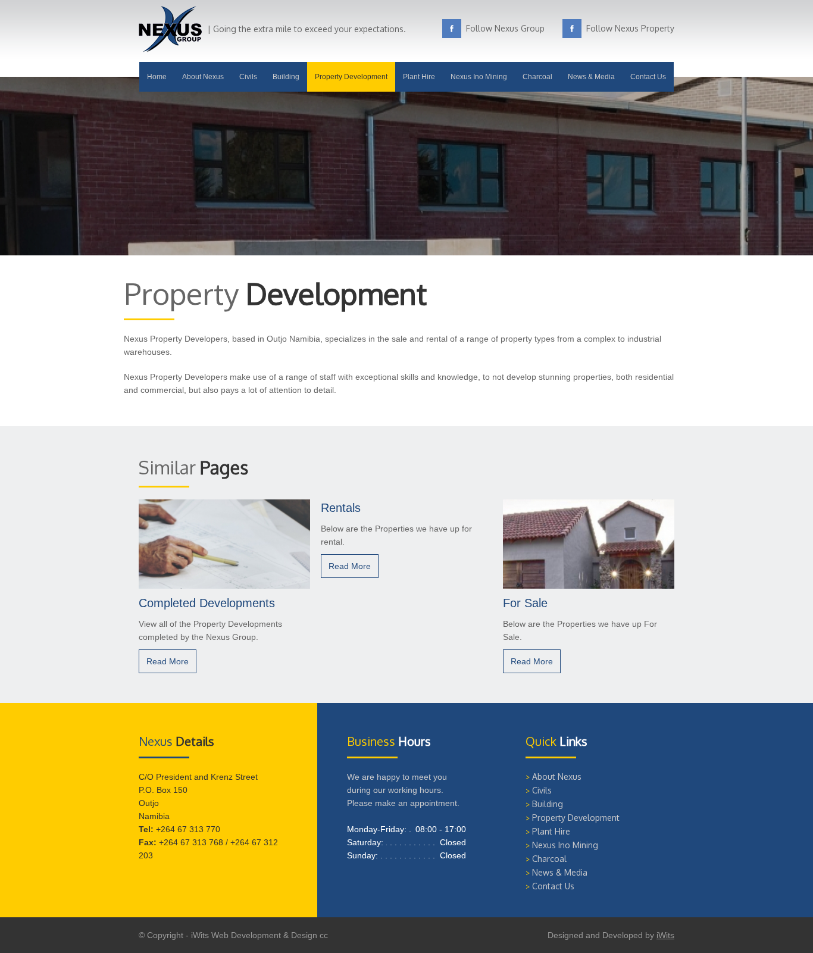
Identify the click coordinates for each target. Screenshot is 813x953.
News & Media (591, 77)
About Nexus (203, 77)
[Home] (170, 49)
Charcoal (537, 77)
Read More (167, 661)
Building (286, 77)
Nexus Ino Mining (479, 77)
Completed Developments (207, 603)
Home (157, 77)
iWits (665, 935)
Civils (248, 77)
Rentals (341, 507)
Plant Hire (419, 77)
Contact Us (648, 77)
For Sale (525, 603)
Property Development (351, 77)
